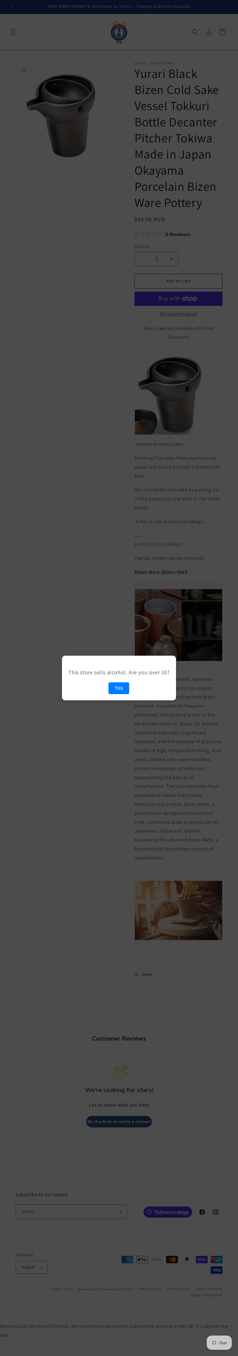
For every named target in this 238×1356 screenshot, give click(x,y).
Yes (119, 688)
